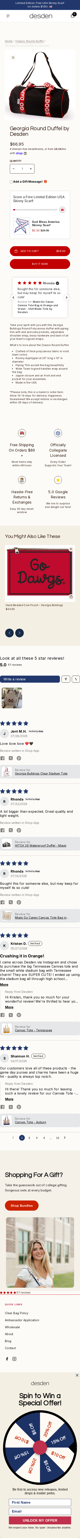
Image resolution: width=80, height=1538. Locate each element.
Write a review (14, 679)
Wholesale (12, 1327)
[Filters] (66, 679)
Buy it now (40, 263)
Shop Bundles (22, 1206)
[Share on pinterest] (18, 758)
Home (9, 41)
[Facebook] (7, 1359)
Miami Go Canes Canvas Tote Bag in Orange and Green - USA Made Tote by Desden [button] (43, 917)
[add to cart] (71, 596)
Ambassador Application (22, 1320)
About (9, 1334)
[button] (40, 297)
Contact (10, 1348)
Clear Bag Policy (17, 1313)
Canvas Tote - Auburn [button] (30, 1122)
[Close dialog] (77, 1375)
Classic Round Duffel (29, 41)
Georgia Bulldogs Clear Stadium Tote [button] (41, 773)
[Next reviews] (66, 297)
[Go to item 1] (12, 698)
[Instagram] (14, 1359)
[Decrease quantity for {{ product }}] (13, 168)
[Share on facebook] (2, 759)
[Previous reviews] (13, 297)
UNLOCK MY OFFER (40, 1520)
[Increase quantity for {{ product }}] (30, 168)
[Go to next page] (66, 1138)
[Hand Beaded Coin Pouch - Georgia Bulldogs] (40, 573)
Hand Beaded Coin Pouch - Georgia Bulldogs (34, 605)
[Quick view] (71, 549)
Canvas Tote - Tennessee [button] (33, 1030)
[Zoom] (13, 57)
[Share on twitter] (10, 758)
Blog (8, 1341)
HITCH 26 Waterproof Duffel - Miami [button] (40, 845)
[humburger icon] (8, 16)
